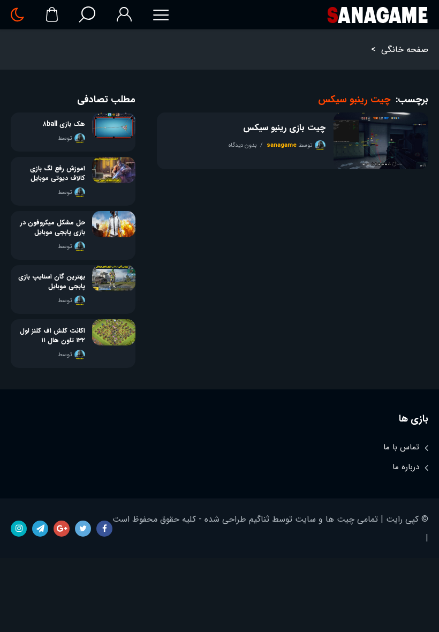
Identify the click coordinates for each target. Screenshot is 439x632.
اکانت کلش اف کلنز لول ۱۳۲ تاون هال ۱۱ (52, 335)
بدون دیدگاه (242, 145)
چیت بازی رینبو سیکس (284, 127)
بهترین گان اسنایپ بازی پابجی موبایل (51, 281)
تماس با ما (401, 447)
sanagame (282, 145)
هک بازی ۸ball (64, 124)
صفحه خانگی (404, 49)
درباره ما (405, 467)
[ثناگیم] (377, 15)
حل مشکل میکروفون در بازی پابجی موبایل (52, 227)
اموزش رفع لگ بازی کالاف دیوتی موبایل (57, 173)
